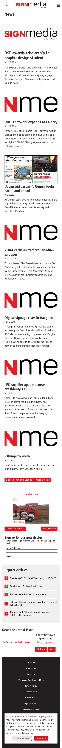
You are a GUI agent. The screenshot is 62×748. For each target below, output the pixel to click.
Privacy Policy (31, 686)
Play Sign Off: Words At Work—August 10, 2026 (33, 578)
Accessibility (31, 692)
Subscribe (31, 674)
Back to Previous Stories (19, 479)
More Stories (43, 479)
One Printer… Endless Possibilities (26, 586)
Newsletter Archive (31, 709)
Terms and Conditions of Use (31, 680)
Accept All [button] (41, 738)
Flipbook (41, 649)
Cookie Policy (31, 697)
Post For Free (49, 528)
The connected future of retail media (28, 594)
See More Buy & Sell (15, 528)
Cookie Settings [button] (22, 738)
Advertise (31, 662)
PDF (52, 649)
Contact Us (31, 668)
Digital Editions (31, 703)
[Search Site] (7, 5)
